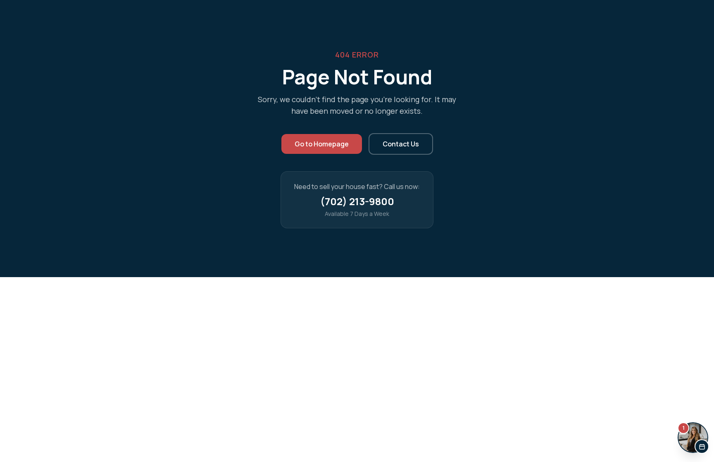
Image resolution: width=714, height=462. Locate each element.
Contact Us (401, 143)
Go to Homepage (322, 143)
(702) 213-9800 (357, 201)
